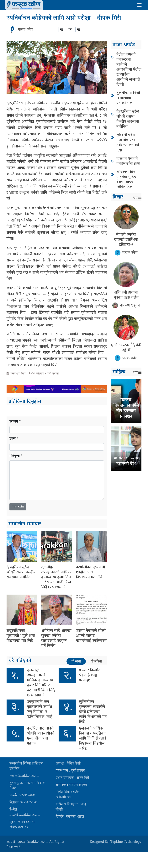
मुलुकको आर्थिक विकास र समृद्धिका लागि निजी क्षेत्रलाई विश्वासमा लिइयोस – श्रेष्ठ (92, 738)
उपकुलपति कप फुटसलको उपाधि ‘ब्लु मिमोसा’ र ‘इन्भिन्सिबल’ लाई (39, 709)
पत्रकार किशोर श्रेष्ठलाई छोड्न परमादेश (89, 675)
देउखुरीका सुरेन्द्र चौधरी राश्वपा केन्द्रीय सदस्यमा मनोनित (21, 572)
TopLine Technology (125, 842)
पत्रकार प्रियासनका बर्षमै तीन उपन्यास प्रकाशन (126, 408)
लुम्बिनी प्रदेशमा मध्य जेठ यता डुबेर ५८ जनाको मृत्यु (127, 143)
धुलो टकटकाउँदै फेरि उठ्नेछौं (126, 348)
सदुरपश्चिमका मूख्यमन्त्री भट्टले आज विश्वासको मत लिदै (21, 636)
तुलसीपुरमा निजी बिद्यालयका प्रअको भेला (128, 98)
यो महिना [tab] (96, 661)
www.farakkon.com (24, 776)
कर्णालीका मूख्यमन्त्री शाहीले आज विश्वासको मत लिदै (90, 572)
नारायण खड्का (130, 305)
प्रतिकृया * (16, 456)
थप (135, 198)
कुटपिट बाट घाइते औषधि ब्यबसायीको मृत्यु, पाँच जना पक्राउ (40, 736)
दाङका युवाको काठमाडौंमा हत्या (128, 161)
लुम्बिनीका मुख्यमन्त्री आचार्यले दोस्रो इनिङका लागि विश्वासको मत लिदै (93, 712)
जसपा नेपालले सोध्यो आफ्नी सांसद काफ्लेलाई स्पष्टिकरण (91, 636)
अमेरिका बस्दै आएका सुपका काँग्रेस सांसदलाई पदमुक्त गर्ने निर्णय (56, 638)
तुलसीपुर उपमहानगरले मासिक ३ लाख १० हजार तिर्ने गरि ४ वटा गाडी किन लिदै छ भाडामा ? (56, 577)
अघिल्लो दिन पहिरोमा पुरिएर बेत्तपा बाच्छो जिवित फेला (126, 179)
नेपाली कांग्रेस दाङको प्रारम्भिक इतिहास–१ (126, 240)
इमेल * (14, 439)
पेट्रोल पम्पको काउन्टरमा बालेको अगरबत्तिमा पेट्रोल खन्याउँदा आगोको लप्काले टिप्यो (128, 69)
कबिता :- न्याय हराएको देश (126, 461)
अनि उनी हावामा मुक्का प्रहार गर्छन (126, 295)
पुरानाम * (15, 422)
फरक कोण (25, 30)
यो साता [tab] (76, 661)
